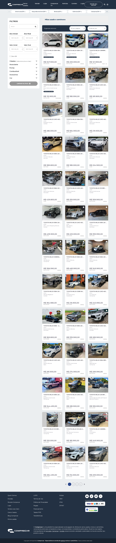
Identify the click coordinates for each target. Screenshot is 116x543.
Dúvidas (10, 499)
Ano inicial (14, 34)
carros (63, 540)
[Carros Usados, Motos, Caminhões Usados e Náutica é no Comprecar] (15, 4)
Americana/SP (20, 11)
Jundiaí (62, 531)
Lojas (45, 3)
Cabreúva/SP (77, 11)
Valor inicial (13, 45)
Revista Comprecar (14, 502)
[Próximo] (84, 484)
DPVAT (61, 505)
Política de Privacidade (41, 502)
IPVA (61, 502)
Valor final (27, 45)
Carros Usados (12, 512)
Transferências (38, 516)
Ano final (27, 34)
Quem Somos (12, 495)
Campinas (55, 531)
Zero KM (14, 56)
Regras (36, 505)
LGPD (35, 495)
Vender (37, 3)
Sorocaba (48, 531)
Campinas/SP (96, 11)
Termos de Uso (38, 499)
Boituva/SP (58, 11)
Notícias (65, 3)
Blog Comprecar (13, 516)
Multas (61, 495)
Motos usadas (12, 519)
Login (83, 3)
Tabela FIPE (37, 512)
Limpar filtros (23, 83)
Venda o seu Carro (13, 509)
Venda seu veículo (93, 4)
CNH (60, 499)
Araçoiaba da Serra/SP (39, 11)
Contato (74, 3)
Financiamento (38, 509)
